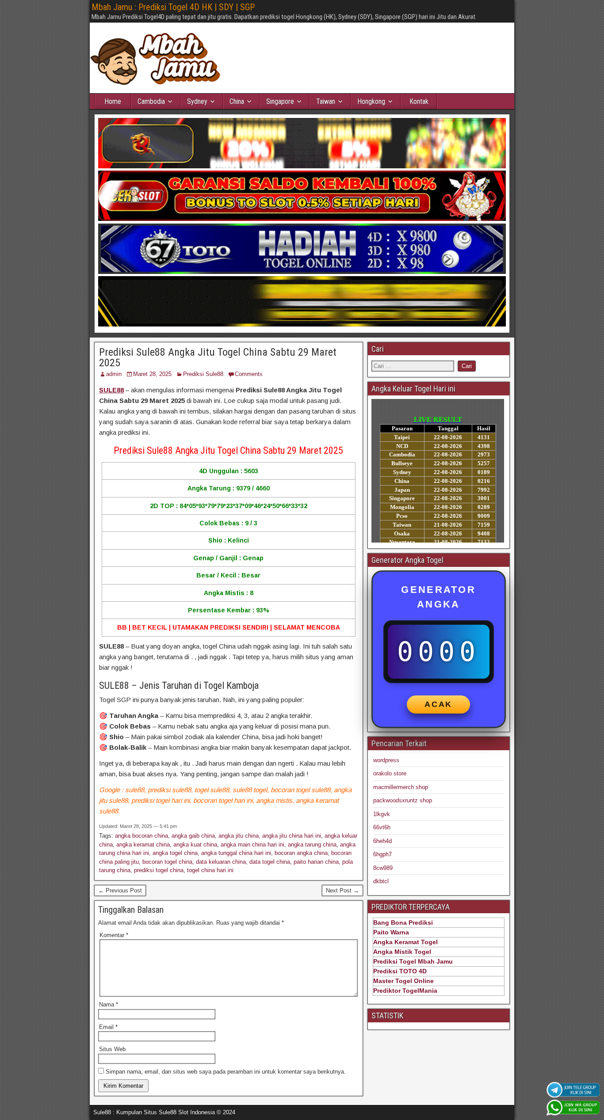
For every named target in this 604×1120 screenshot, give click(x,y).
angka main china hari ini (252, 844)
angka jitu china (238, 835)
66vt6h (381, 827)
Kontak (418, 101)
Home (112, 101)
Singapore (280, 101)
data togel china (269, 861)
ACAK (438, 704)
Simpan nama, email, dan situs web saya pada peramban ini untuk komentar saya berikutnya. (226, 1071)
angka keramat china (143, 844)
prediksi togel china (158, 870)
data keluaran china (221, 861)
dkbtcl (381, 881)
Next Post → (342, 890)
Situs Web (112, 1049)
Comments (249, 374)
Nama (108, 1004)
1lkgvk (381, 814)
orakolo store (389, 773)
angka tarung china (312, 844)
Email (108, 1027)
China (236, 101)
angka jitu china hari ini (291, 835)
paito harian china (316, 861)
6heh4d (382, 841)
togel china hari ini (210, 870)
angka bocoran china (141, 835)
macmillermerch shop (400, 787)
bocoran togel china (167, 861)
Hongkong (371, 101)
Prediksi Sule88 (203, 374)
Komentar (113, 935)
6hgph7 (382, 854)
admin (114, 374)
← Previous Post (120, 890)
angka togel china (175, 853)
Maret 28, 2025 (152, 374)
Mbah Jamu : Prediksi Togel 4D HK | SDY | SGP (173, 7)
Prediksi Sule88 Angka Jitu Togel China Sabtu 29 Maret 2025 (217, 357)
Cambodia (151, 101)
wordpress (386, 760)
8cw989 (383, 868)
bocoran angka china (301, 853)
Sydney (197, 101)
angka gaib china (193, 835)
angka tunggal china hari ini (236, 853)
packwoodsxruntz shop (402, 800)
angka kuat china (195, 844)
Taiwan (325, 101)
